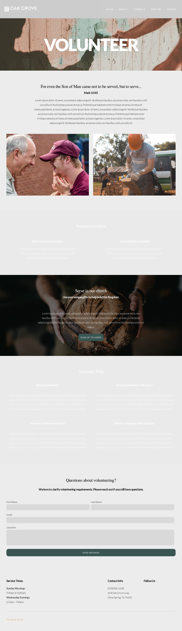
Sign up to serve (91, 337)
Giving (171, 9)
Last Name (96, 502)
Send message (91, 552)
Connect (139, 9)
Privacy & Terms (14, 619)
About (123, 9)
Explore (156, 9)
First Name (11, 502)
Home (110, 9)
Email (9, 514)
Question (11, 527)
